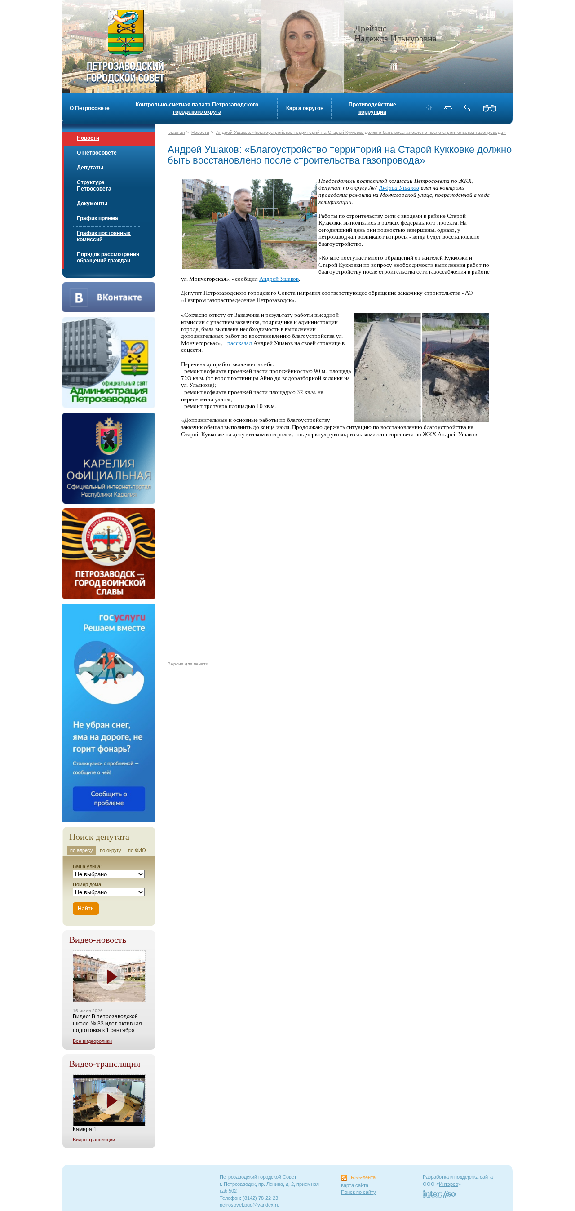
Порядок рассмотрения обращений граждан (108, 257)
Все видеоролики (92, 1041)
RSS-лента (363, 1177)
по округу (110, 850)
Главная (176, 132)
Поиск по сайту (358, 1192)
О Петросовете (90, 108)
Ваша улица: (87, 866)
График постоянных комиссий (104, 236)
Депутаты (90, 167)
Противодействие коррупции (372, 108)
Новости (88, 138)
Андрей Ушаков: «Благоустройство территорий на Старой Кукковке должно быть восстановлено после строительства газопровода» (361, 132)
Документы (92, 203)
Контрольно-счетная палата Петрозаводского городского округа (197, 108)
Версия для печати (188, 663)
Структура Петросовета (94, 185)
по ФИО (137, 850)
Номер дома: (87, 884)
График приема (97, 218)
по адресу (81, 850)
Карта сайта (354, 1185)
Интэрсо (448, 1184)
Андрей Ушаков (399, 187)
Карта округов (304, 108)
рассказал (239, 343)
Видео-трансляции (94, 1139)
